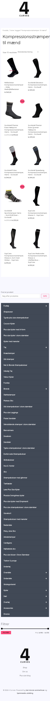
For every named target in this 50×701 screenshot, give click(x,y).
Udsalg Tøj (8, 371)
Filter (6, 632)
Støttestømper (9, 395)
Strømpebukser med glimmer (15, 478)
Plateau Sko (8, 401)
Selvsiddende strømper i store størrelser (20, 424)
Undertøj (7, 567)
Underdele (25, 578)
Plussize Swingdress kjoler (14, 495)
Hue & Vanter (9, 466)
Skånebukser (9, 460)
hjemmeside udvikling (25, 693)
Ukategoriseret (10, 584)
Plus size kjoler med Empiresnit (16, 501)
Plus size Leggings (11, 412)
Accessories (25, 608)
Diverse (7, 614)
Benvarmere (8, 430)
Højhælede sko (10, 549)
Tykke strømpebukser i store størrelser (19, 448)
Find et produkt (7, 292)
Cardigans (8, 543)
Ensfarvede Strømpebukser (15, 454)
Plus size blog (25, 676)
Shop (25, 668)
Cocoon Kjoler (9, 324)
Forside (5, 30)
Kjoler (25, 590)
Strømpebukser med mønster (15, 519)
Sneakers (7, 436)
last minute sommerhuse (35, 690)
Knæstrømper (9, 353)
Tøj (25, 347)
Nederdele (8, 525)
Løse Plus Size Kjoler (12, 489)
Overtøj (25, 602)
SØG (45, 296)
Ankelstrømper (9, 537)
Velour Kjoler (9, 377)
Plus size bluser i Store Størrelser (16, 555)
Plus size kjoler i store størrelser (16, 335)
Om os (25, 672)
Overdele (25, 572)
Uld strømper (9, 359)
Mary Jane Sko (10, 531)
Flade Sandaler (10, 418)
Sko (5, 472)
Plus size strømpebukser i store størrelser (20, 507)
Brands (25, 388)
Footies (7, 383)
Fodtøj (25, 305)
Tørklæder (8, 484)
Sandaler (7, 442)
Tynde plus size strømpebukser (16, 318)
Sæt (25, 596)
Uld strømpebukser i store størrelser (18, 407)
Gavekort (7, 513)
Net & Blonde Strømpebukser (15, 365)
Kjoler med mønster (11, 341)
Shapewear (8, 312)
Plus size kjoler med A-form (14, 329)
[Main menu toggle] (5, 9)
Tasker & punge (10, 561)
